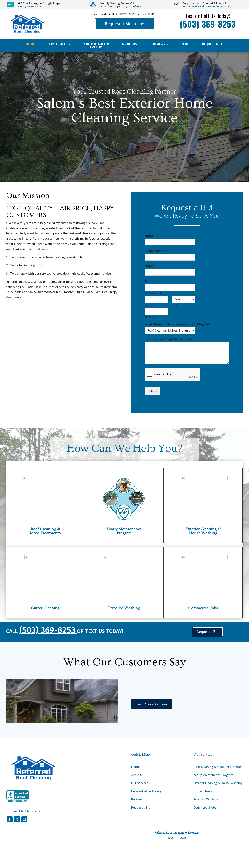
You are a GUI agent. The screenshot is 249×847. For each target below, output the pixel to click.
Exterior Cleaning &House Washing (203, 531)
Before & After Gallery (97, 46)
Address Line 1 (153, 293)
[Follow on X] (17, 819)
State (175, 305)
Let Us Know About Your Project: (168, 339)
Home (30, 44)
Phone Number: (157, 251)
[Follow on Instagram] (24, 819)
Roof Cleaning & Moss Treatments (217, 767)
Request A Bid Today (124, 23)
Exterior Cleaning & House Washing (218, 783)
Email (150, 266)
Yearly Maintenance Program (213, 775)
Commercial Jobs (203, 608)
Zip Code (150, 317)
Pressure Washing (124, 608)
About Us (129, 44)
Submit (152, 391)
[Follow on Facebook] (10, 819)
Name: (151, 236)
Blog (185, 44)
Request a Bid (212, 44)
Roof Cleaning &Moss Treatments (45, 531)
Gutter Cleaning (45, 608)
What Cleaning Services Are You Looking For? (178, 324)
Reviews (159, 44)
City (147, 305)
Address (152, 281)
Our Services (57, 44)
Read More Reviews (151, 704)
